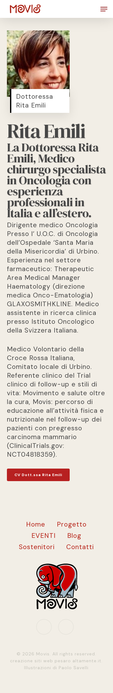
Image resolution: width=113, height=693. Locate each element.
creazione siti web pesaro (41, 661)
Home (35, 524)
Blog (74, 535)
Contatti (80, 547)
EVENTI (43, 535)
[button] (103, 9)
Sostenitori (37, 547)
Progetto (72, 524)
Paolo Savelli (74, 667)
